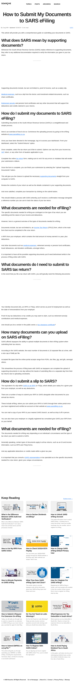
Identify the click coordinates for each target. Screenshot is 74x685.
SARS (71, 27)
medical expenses (29, 245)
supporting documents (48, 176)
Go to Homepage (33, 679)
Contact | (50, 679)
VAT (2, 152)
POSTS (37, 4)
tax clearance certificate (46, 325)
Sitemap (67, 679)
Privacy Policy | (59, 679)
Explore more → (68, 498)
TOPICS (28, 4)
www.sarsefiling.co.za (17, 134)
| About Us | (43, 679)
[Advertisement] (37, 74)
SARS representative (32, 457)
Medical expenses (7, 94)
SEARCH (57, 4)
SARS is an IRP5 (29, 386)
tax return (19, 158)
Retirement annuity (8, 103)
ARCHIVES (47, 4)
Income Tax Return (41, 227)
